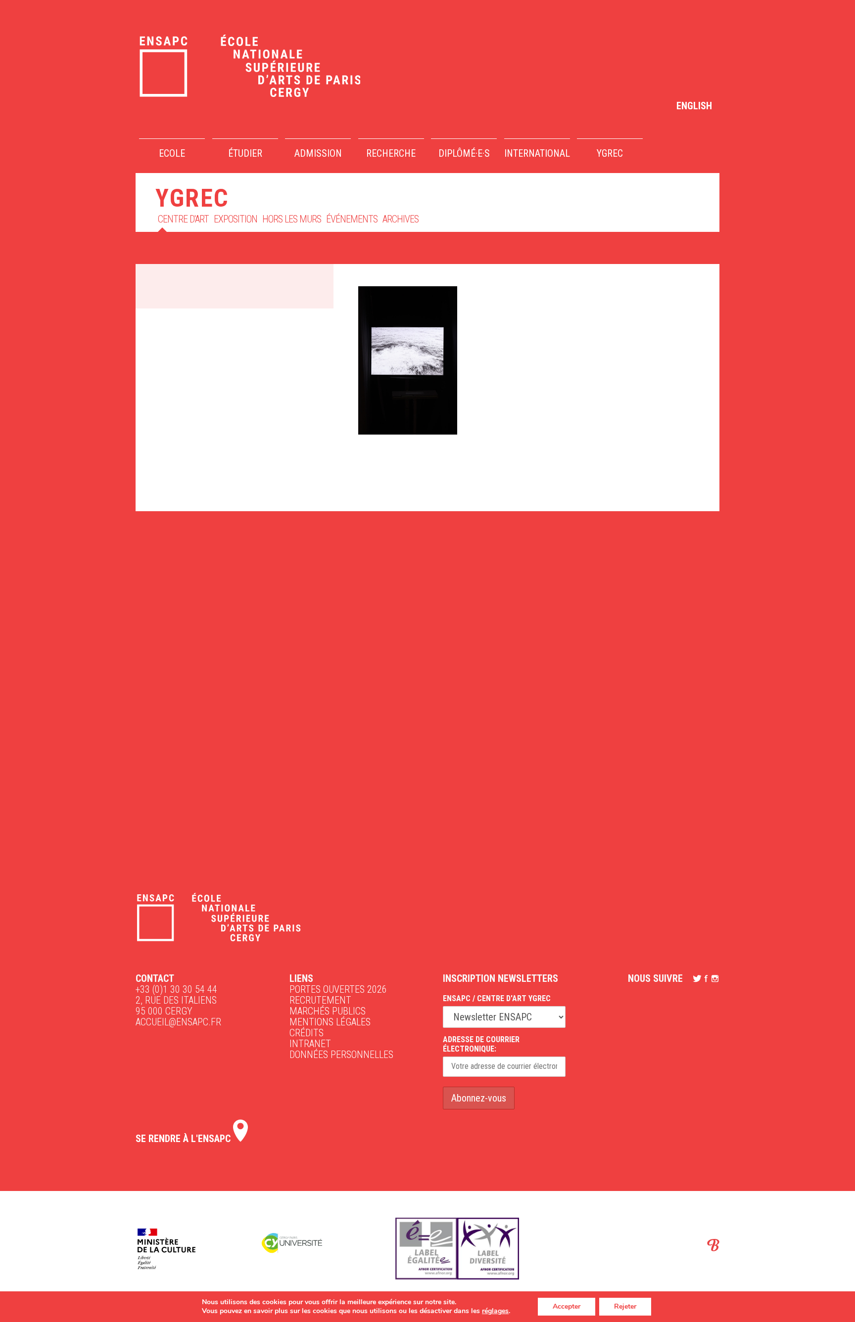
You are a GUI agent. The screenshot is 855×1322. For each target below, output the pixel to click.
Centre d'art (183, 219)
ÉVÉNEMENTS (352, 219)
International (537, 153)
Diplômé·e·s (464, 153)
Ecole (172, 153)
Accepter (566, 1306)
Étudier (245, 153)
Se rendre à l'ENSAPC (184, 1139)
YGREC (610, 153)
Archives (400, 219)
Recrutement (320, 1000)
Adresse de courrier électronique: (481, 1044)
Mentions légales (330, 1022)
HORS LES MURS (291, 219)
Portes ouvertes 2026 (338, 989)
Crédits (306, 1033)
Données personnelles (341, 1054)
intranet (310, 1044)
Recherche (391, 153)
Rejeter (625, 1306)
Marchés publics (327, 1011)
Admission (318, 153)
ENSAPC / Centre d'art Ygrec (497, 998)
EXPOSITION (235, 219)
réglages (495, 1311)
